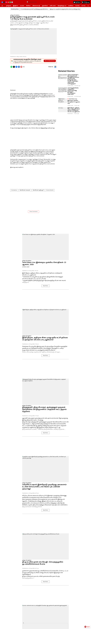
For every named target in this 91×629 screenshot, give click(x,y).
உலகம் (22, 5)
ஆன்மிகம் (45, 5)
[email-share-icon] (21, 67)
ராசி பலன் (53, 5)
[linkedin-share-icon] (19, 67)
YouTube (77, 5)
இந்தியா (15, 5)
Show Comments (34, 211)
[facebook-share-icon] (16, 67)
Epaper (88, 626)
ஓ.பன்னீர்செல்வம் (44, 571)
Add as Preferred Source (50, 60)
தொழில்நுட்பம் (62, 5)
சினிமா (28, 5)
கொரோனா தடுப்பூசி (38, 190)
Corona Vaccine (49, 190)
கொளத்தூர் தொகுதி (50, 348)
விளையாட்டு (36, 5)
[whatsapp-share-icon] (11, 67)
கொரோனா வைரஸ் (25, 190)
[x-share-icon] (14, 67)
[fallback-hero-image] (62, 76)
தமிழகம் (8, 5)
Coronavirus (14, 190)
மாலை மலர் (25, 267)
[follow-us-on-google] (55, 66)
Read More (45, 285)
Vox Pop (83, 5)
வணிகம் (70, 5)
